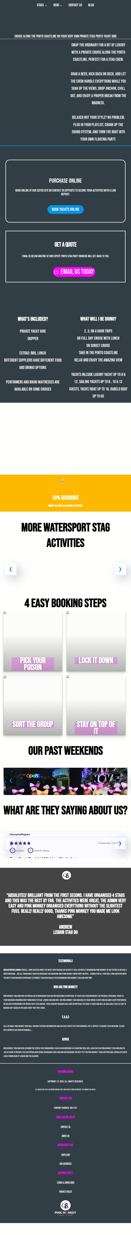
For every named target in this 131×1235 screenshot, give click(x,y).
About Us (65, 1136)
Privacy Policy (65, 1191)
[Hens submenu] (61, 5)
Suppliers (65, 1154)
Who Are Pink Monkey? (66, 987)
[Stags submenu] (46, 5)
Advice (65, 1039)
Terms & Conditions (65, 1182)
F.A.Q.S (65, 1017)
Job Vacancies (66, 1163)
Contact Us (65, 1126)
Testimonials (65, 961)
